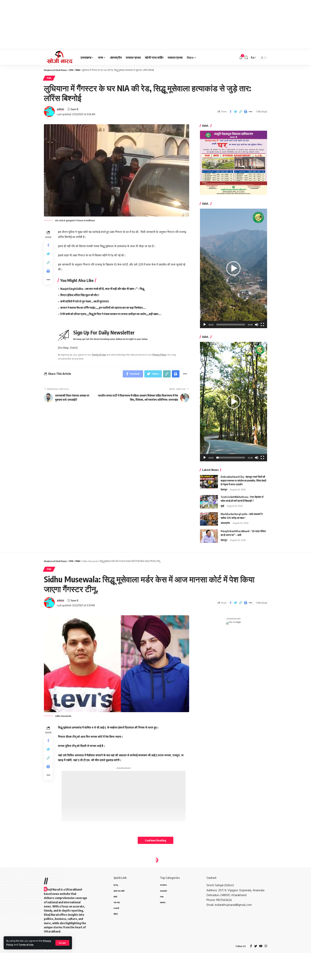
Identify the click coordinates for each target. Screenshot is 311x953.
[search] (246, 57)
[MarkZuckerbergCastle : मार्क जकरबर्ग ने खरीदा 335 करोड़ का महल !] (209, 519)
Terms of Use (26, 944)
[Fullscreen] (262, 324)
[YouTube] (260, 946)
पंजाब (49, 78)
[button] (233, 268)
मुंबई (222, 505)
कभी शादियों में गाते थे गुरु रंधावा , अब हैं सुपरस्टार (84, 301)
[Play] (204, 324)
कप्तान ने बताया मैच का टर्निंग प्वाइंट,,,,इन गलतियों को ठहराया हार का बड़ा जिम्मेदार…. (103, 307)
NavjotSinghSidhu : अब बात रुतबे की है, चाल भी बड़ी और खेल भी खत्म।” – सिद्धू (102, 289)
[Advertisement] (108, 25)
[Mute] (256, 324)
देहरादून (224, 489)
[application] (233, 268)
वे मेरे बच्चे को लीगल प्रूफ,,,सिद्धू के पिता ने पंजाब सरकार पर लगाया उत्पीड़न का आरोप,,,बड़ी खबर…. (110, 314)
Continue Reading (155, 840)
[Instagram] (266, 946)
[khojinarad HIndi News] (59, 57)
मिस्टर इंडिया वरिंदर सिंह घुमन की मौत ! (79, 295)
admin (60, 109)
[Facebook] (251, 946)
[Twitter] (255, 946)
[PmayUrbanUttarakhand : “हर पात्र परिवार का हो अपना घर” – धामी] (209, 536)
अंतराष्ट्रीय (225, 523)
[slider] (230, 324)
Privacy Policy (159, 354)
